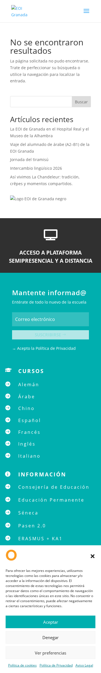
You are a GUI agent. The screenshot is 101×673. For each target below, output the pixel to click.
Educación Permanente (51, 500)
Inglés (27, 444)
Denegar (50, 637)
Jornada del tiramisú (30, 159)
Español (29, 420)
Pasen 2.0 (32, 526)
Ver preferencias (50, 653)
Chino (26, 408)
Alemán (28, 384)
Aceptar (50, 622)
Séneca (28, 513)
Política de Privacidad (56, 665)
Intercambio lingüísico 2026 (36, 168)
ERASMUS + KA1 (40, 538)
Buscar (81, 101)
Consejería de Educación (53, 487)
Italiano (29, 456)
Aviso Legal (84, 665)
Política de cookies (22, 665)
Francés (29, 432)
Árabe (26, 396)
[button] (92, 556)
